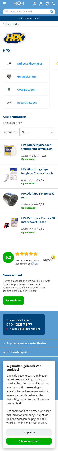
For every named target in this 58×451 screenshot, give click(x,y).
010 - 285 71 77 (19, 324)
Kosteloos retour (33, 18)
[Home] (19, 5)
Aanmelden (13, 300)
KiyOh (34, 263)
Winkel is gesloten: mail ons (24, 328)
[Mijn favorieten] (47, 4)
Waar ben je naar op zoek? (52, 11)
